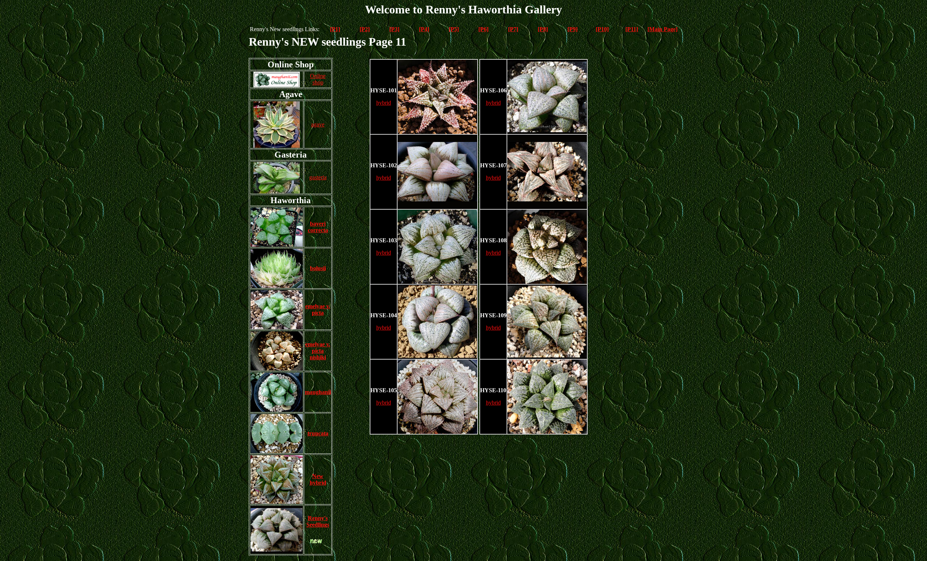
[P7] (513, 29)
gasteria (318, 177)
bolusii (318, 268)
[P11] (631, 29)
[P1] (335, 29)
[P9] (572, 29)
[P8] (543, 29)
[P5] (454, 29)
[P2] (365, 29)
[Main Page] (662, 29)
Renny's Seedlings (317, 521)
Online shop (318, 79)
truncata (317, 433)
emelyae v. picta (317, 309)
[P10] (602, 29)
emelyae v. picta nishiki (317, 350)
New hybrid (318, 479)
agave (317, 124)
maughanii (318, 392)
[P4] (424, 29)
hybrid (383, 103)
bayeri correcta (318, 227)
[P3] (394, 29)
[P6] (483, 29)
